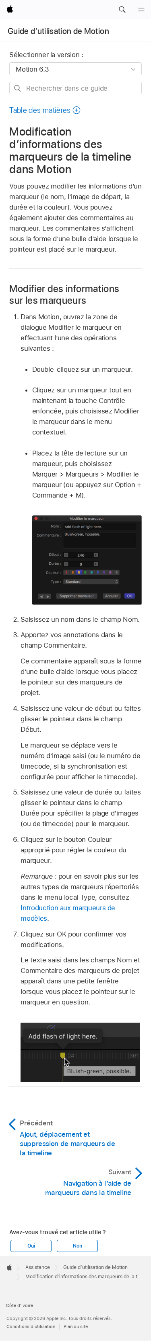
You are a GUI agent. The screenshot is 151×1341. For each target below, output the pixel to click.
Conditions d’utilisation (30, 1326)
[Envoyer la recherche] (18, 88)
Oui (31, 1246)
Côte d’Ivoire (19, 1305)
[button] (122, 9)
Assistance (37, 1267)
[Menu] (141, 9)
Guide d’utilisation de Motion (58, 31)
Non (77, 1246)
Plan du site (76, 1326)
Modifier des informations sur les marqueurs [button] (64, 294)
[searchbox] (75, 88)
